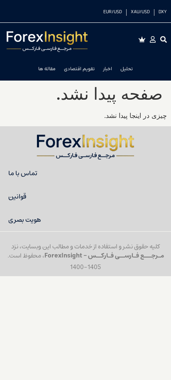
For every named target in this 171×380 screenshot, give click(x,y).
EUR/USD (112, 12)
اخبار (107, 69)
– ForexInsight (66, 255)
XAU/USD (140, 12)
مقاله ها (47, 69)
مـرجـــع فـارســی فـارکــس (126, 255)
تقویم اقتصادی (79, 69)
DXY (163, 12)
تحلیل (126, 69)
